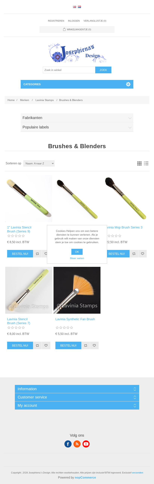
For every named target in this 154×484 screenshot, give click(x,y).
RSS (77, 444)
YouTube (86, 444)
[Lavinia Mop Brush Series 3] (125, 198)
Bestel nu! (20, 253)
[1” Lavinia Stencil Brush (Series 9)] (28, 198)
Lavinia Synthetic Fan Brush (75, 319)
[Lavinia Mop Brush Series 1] (77, 198)
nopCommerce (85, 477)
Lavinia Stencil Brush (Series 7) (18, 321)
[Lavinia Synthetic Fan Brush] (77, 290)
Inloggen (74, 21)
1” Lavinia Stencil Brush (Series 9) (19, 229)
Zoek (103, 69)
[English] (74, 7)
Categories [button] (32, 84)
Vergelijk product (37, 253)
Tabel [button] (139, 163)
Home (11, 100)
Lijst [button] (146, 163)
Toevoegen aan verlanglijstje (46, 253)
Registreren (56, 21)
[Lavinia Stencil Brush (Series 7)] (28, 290)
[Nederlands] (79, 7)
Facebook (68, 444)
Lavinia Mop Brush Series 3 (123, 227)
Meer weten (77, 258)
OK (77, 251)
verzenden (137, 472)
